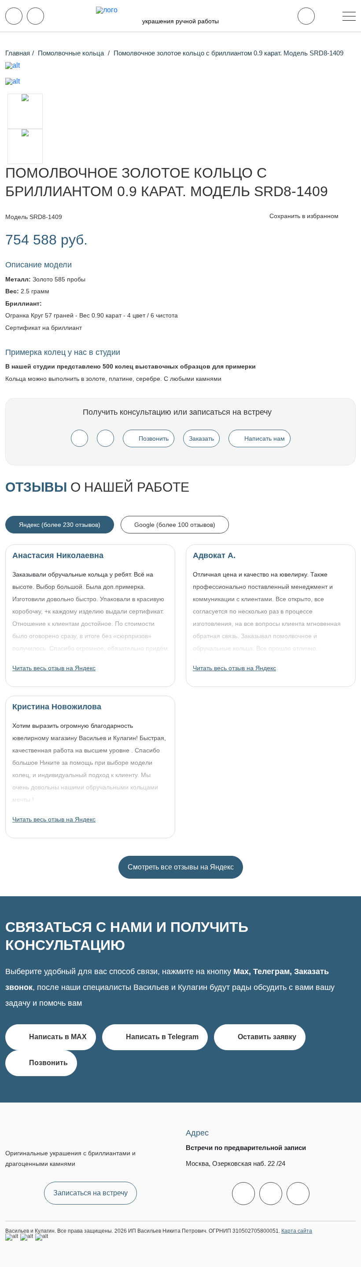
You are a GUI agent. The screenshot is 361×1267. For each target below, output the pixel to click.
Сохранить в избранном (304, 215)
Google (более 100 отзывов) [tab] (174, 524)
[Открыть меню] (349, 16)
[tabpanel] (180, 711)
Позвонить (154, 438)
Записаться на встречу (90, 1193)
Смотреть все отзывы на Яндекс (181, 867)
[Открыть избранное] (306, 16)
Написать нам (264, 438)
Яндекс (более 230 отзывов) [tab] (59, 524)
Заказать (201, 438)
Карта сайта (296, 1231)
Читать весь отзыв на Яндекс (54, 668)
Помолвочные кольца (72, 53)
